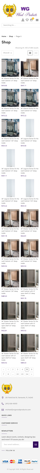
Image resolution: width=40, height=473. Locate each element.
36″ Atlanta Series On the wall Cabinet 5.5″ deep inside (29, 111)
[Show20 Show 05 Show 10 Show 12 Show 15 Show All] (7, 53)
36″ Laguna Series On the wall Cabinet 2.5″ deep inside (29, 141)
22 (18, 374)
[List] (36, 53)
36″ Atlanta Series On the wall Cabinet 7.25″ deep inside (10, 141)
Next (32, 374)
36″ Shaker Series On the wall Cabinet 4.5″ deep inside (10, 261)
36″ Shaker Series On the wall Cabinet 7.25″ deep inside (10, 291)
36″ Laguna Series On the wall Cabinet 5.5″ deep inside (10, 201)
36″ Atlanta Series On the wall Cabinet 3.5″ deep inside (29, 81)
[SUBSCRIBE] (35, 444)
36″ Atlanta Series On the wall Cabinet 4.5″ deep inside (10, 111)
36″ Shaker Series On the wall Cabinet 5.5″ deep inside (29, 261)
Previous (3, 369)
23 (22, 374)
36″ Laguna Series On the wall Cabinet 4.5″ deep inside (29, 171)
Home (4, 36)
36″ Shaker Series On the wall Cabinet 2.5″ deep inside (10, 231)
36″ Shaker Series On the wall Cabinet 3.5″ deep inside (29, 231)
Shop (11, 36)
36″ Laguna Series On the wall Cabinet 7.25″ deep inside (29, 201)
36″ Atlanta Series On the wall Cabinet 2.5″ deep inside (10, 81)
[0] (31, 20)
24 (27, 374)
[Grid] (30, 53)
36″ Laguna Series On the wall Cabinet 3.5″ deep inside (10, 171)
